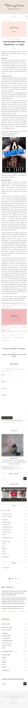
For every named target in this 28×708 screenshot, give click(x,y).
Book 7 (5, 307)
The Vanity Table (5, 541)
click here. (15, 467)
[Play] (3, 500)
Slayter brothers (5, 340)
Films (8, 329)
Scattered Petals (6, 532)
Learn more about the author (8, 611)
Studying (24, 327)
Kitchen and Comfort (7, 527)
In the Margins (6, 524)
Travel (6, 327)
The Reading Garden (14, 39)
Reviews (11, 325)
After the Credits (5, 510)
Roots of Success (6, 529)
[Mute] (22, 500)
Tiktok (13, 331)
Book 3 (10, 305)
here (14, 135)
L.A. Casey (19, 335)
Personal (15, 327)
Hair (3, 546)
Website (3, 388)
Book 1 (25, 303)
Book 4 (15, 305)
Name (3, 374)
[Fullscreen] (24, 500)
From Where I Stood (6, 514)
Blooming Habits (6, 522)
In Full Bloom (4, 520)
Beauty (18, 325)
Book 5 (20, 305)
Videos (4, 534)
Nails (3, 551)
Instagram (8, 331)
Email (3, 381)
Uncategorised (5, 557)
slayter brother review (7, 337)
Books (4, 329)
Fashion (24, 325)
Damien (4, 335)
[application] (14, 494)
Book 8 (10, 307)
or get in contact (21, 611)
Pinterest (19, 331)
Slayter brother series (18, 337)
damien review (11, 335)
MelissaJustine (14, 5)
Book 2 (4, 305)
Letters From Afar (6, 516)
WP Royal (16, 698)
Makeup (4, 548)
